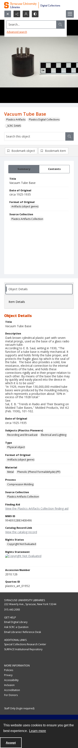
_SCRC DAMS (13, 126)
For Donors (11, 695)
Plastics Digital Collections (44, 119)
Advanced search (17, 32)
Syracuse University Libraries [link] (24, 600)
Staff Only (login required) (19, 708)
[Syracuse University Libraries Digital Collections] (39, 5)
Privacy (8, 675)
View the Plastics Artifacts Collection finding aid (36, 508)
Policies (8, 670)
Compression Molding (20, 484)
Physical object (16, 447)
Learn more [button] (37, 731)
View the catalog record (21, 532)
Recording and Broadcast (22, 435)
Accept (11, 742)
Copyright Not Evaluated (21, 544)
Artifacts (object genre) (24, 206)
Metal (10, 472)
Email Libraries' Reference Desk (22, 632)
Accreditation (12, 690)
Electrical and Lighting (53, 435)
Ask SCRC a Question (16, 627)
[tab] (24, 169)
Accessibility (11, 680)
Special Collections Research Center (25, 644)
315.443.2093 (12, 609)
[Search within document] (69, 136)
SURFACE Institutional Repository (23, 649)
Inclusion (9, 685)
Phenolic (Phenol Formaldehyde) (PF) (38, 472)
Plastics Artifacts (15, 119)
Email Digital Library (15, 622)
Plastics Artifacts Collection (27, 219)
